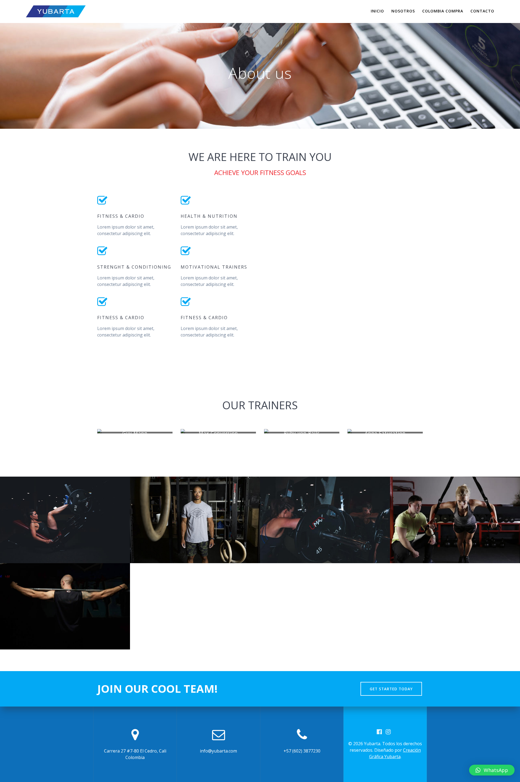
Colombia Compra (442, 11)
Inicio (377, 11)
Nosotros (403, 11)
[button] (492, 770)
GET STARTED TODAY (391, 688)
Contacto (482, 11)
